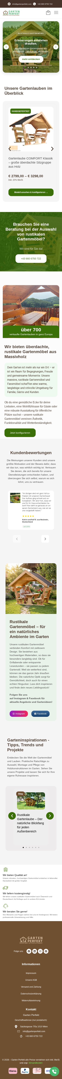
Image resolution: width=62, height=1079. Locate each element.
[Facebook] (29, 951)
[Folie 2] (28, 67)
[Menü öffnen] (56, 12)
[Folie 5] (36, 67)
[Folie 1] (25, 67)
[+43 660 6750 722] (34, 4)
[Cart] (48, 12)
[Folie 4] (33, 67)
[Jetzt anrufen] (54, 1071)
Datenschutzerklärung (31, 994)
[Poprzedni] (17, 539)
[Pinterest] (46, 951)
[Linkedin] (34, 951)
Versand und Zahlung (31, 987)
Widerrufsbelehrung (31, 1000)
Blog (20, 794)
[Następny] (45, 539)
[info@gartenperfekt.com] (9, 4)
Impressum (31, 973)
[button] (10, 149)
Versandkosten (36, 1063)
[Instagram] (40, 951)
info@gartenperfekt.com (21, 4)
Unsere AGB (31, 980)
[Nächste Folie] (55, 46)
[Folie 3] (31, 67)
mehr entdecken (31, 59)
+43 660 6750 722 (45, 4)
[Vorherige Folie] (6, 46)
